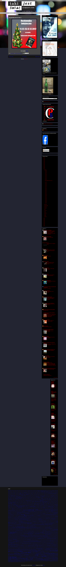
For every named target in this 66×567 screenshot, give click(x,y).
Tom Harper (42, 546)
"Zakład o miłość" (24, 507)
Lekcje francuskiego (49, 530)
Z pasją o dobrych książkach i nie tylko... (53, 414)
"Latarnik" (42, 496)
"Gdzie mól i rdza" (21, 494)
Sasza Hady (48, 543)
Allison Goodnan (37, 511)
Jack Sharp (25, 524)
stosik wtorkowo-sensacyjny (51, 551)
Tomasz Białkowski (54, 546)
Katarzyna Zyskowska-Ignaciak (38, 528)
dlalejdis (18, 551)
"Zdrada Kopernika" (48, 507)
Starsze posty (37, 56)
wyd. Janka (40, 555)
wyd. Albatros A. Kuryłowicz (42, 552)
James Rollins (42, 524)
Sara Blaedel (43, 543)
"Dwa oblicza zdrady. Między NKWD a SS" (47, 492)
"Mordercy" (14, 498)
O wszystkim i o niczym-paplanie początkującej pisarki (48, 329)
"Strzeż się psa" (14, 503)
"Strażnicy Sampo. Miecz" (49, 502)
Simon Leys (28, 544)
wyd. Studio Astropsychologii (54, 558)
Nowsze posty (11, 56)
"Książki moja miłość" (18, 496)
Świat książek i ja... (46, 242)
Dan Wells (56, 516)
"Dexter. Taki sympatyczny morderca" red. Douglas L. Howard (17, 492)
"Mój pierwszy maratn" (28, 498)
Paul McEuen (47, 539)
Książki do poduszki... (46, 290)
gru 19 (46, 184)
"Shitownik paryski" (14, 501)
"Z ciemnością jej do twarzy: (44, 506)
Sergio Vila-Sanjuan (56, 543)
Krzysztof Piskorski (14, 530)
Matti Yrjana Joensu (37, 535)
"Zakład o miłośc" (20, 507)
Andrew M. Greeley (12, 512)
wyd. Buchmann (31, 553)
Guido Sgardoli (54, 521)
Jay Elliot (22, 525)
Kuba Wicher (17, 530)
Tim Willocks (37, 546)
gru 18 (46, 185)
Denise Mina (50, 517)
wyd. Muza (44, 556)
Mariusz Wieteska (34, 534)
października (46, 205)
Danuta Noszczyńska (17, 517)
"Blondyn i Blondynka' (38, 490)
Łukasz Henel (12, 561)
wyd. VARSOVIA (16, 559)
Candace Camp (35, 515)
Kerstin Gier (53, 528)
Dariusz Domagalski (28, 517)
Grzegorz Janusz (51, 521)
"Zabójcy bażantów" (56, 506)
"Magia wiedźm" (11, 497)
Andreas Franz (54, 511)
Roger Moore (29, 542)
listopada (45, 204)
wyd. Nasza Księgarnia (52, 556)
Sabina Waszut (17, 543)
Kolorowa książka (52, 451)
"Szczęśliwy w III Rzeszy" (44, 503)
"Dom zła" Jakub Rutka (50, 237)
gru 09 (46, 195)
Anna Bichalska (36, 512)
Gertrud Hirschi (11, 521)
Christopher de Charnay (35, 516)
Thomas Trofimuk (23, 546)
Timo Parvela (40, 546)
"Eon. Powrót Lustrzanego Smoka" (44, 493)
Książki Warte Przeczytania (53, 424)
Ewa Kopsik (23, 519)
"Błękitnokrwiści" (53, 490)
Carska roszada (9, 516)
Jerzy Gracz (53, 525)
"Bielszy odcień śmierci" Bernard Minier (32, 490)
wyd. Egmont (37, 554)
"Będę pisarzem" (43, 490)
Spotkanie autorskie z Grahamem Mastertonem (53, 544)
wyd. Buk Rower (34, 553)
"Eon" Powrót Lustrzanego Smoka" (37, 493)
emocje (29, 551)
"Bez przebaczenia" (26, 490)
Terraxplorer (33, 565)
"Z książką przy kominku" (51, 506)
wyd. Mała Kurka (33, 556)
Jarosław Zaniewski (14, 525)
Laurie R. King (30, 530)
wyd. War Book (50, 559)
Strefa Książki (45, 255)
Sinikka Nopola (31, 544)
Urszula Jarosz (39, 547)
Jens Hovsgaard (47, 525)
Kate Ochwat (45, 528)
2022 (44, 162)
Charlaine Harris (20, 516)
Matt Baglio (34, 535)
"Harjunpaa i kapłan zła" (54, 494)
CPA (24, 515)
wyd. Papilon (39, 557)
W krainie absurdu (46, 355)
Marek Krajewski (11, 533)
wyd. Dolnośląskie (26, 554)
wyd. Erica (43, 554)
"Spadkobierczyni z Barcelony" (19, 502)
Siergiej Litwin (25, 544)
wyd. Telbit (9, 559)
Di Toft (53, 517)
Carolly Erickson (56, 515)
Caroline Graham (48, 515)
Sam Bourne (20, 543)
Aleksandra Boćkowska (12, 511)
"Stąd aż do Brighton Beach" (27, 503)
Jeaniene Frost (33, 525)
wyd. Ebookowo (33, 554)
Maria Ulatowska (49, 533)
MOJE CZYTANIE (46, 336)
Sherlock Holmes (10, 544)
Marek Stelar (31, 533)
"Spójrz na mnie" (44, 502)
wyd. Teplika (12, 559)
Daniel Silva (9, 517)
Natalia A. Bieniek (22, 538)
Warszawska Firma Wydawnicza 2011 (29, 548)
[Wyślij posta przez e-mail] (23, 53)
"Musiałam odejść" (24, 498)
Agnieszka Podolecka (21, 510)
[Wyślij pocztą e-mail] (24, 53)
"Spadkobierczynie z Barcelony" (26, 502)
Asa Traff (11, 514)
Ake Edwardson (40, 510)
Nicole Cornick (28, 538)
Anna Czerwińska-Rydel (46, 512)
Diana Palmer (55, 517)
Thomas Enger (19, 546)
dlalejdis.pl (21, 551)
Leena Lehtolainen (40, 530)
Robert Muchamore (11, 542)
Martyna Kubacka (18, 535)
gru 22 (46, 179)
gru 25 (46, 175)
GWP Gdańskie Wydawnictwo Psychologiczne (21, 520)
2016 (44, 218)
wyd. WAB (41, 559)
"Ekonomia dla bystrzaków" (27, 493)
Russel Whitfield (44, 542)
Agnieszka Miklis (17, 510)
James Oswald (38, 524)
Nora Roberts (39, 538)
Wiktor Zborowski (54, 548)
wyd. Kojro (49, 555)
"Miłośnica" (39, 497)
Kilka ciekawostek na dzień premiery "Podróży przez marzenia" (50, 263)
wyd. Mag (26, 556)
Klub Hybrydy (19, 529)
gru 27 (46, 173)
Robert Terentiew (16, 542)
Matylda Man (41, 535)
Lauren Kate (27, 530)
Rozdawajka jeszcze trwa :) (15, 17)
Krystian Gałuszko (52, 529)
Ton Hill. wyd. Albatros (30, 547)
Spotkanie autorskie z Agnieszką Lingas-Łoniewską (42, 544)
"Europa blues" (13, 494)
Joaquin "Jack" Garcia (51, 526)
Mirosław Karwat (28, 537)
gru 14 (46, 189)
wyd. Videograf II (30, 559)
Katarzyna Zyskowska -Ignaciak (31, 528)
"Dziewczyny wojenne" (13, 493)
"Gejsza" (24, 494)
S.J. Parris (11, 543)
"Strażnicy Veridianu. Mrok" (55, 502)
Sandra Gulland (36, 543)
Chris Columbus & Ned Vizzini (30, 516)
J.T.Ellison (9, 524)
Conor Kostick (42, 516)
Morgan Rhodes (15, 538)
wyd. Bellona (18, 553)
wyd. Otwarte (35, 557)
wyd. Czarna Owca (52, 553)
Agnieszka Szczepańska (31, 510)
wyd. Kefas (46, 555)
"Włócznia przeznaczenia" (26, 506)
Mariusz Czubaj (17, 534)
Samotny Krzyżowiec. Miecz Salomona (26, 543)
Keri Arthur (50, 528)
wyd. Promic (48, 557)
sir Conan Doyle (46, 551)
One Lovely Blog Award (22, 539)
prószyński (40, 551)
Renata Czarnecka (30, 541)
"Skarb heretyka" (37, 501)
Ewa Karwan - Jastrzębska (18, 519)
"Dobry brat (25, 492)
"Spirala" (30, 502)
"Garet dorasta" (17, 494)
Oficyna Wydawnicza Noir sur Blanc (51, 538)
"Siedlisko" (18, 501)
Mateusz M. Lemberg (27, 535)
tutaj (27, 51)
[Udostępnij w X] (26, 53)
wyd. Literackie (12, 556)
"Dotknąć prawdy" (29, 492)
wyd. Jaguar (37, 555)
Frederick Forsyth (15, 520)
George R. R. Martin (52, 520)
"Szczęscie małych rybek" (39, 503)
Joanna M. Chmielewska (30, 526)
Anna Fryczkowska (54, 512)
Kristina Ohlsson (40, 529)
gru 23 (46, 178)
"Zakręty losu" (16, 507)
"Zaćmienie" (44, 507)
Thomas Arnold (15, 546)
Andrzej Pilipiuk (23, 512)
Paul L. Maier (44, 539)
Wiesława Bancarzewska (49, 548)
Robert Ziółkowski (20, 542)
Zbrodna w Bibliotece (32, 550)
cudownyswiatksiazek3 (47, 280)
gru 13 (46, 190)
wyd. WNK (47, 559)
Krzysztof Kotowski (10, 530)
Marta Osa (52, 534)
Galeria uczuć (33, 520)
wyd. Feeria (53, 554)
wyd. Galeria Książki (19, 555)
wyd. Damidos (19, 554)
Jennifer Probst (40, 525)
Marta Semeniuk (54, 534)
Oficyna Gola (45, 538)
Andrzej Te (31, 512)
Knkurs (26, 529)
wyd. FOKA (46, 554)
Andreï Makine (15, 512)
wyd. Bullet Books (46, 553)
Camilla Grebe (27, 515)
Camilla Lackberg (31, 515)
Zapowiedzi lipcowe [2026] (55, 471)
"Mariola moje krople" (20, 497)
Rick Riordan (39, 541)
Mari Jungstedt (37, 533)
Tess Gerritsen (12, 546)
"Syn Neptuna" (32, 503)
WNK (19, 548)
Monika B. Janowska (46, 537)
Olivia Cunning (18, 539)
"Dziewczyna (9, 493)
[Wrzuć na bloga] (25, 53)
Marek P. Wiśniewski (27, 533)
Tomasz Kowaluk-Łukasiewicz (18, 547)
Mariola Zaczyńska (14, 534)
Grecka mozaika (30, 521)
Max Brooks (51, 535)
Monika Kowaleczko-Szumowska (53, 537)
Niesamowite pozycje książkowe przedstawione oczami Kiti (53, 442)
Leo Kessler (56, 530)
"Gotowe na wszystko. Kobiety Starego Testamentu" (34, 494)
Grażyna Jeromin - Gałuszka (26, 521)
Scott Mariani (52, 543)
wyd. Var (19, 559)
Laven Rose (33, 530)
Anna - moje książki (46, 319)
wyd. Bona (28, 553)
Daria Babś (20, 517)
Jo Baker (15, 526)
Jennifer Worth (43, 525)
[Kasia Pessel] (45, 144)
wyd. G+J (15, 555)
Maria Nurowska (45, 533)
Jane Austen (53, 524)
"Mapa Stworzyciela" (15, 497)
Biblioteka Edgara (46, 261)
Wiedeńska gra (44, 548)
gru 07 (46, 196)
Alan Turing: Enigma (49, 510)
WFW (17, 548)
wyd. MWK (24, 556)
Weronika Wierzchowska (39, 548)
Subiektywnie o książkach (47, 230)
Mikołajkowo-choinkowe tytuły (18, 537)
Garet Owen (36, 520)
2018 (44, 167)
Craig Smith (51, 516)
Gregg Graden (37, 521)
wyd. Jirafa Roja (43, 555)
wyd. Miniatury (37, 556)
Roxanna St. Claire (36, 542)
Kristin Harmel (36, 529)
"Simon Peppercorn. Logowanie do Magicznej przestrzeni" (25, 501)
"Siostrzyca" (33, 501)
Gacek (31, 520)
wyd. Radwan (18, 558)
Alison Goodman (33, 511)
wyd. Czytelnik (15, 554)
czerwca (45, 210)
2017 (44, 168)
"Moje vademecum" (10, 498)
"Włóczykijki (30, 506)
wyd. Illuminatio (32, 555)
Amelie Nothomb (46, 511)
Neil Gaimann (25, 538)
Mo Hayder (39, 537)
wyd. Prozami (51, 557)
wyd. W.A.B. (37, 559)
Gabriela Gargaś (28, 520)
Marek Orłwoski (22, 533)
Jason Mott (20, 525)
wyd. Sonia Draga (48, 558)
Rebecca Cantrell (15, 541)
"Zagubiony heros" (13, 507)
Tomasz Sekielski (22, 547)
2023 (44, 161)
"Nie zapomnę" (52, 498)
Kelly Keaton (47, 528)
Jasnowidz (17, 525)
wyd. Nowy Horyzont (23, 557)
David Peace (44, 517)
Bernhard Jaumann (52, 514)
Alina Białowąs (29, 511)
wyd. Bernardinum (22, 553)
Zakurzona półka (46, 274)
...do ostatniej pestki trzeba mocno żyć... (49, 368)
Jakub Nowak (28, 524)
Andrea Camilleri (51, 511)
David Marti (38, 517)
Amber (44, 511)
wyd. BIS (15, 553)
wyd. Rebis (22, 558)
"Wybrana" (12, 506)
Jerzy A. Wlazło (50, 525)
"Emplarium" (32, 493)
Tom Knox (45, 546)
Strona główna (24, 56)
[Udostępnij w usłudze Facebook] (27, 53)
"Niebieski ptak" (56, 498)
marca (45, 214)
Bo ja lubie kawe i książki (47, 236)
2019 (44, 166)
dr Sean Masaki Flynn (25, 551)
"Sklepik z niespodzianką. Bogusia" (43, 501)
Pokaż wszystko (55, 377)
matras (34, 551)
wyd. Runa (29, 558)
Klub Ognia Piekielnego (23, 529)
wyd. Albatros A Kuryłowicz (34, 552)
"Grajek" (44, 494)
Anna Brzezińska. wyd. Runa (41, 512)
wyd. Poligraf (45, 557)
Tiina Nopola (26, 546)
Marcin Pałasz (41, 532)
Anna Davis (50, 512)
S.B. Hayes (56, 542)
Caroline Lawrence (52, 515)
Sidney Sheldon (22, 544)
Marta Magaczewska (47, 534)
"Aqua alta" (9, 490)
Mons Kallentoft (11, 538)
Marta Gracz (43, 534)
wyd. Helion (30, 555)
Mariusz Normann (26, 534)
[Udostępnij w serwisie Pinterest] (28, 53)
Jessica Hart (56, 525)
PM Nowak (29, 539)
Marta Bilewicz (37, 534)
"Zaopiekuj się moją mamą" (35, 507)
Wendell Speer (34, 548)
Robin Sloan (23, 542)
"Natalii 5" (42, 498)
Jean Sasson (24, 525)
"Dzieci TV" (53, 492)
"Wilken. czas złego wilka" (19, 505)
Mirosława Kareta (32, 537)
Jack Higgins (22, 524)
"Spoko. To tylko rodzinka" (34, 502)
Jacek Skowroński (19, 524)
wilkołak (54, 551)
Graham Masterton (20, 521)
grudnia (45, 169)
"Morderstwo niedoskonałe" (18, 498)
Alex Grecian (20, 511)
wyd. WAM (44, 559)
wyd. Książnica (53, 555)
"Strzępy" (23, 503)
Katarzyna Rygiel (14, 528)
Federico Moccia (40, 519)
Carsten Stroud (13, 516)
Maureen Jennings (48, 535)
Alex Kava (23, 511)
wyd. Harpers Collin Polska (25, 555)
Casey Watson (16, 516)
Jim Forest (11, 526)
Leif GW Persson (44, 530)
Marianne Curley (53, 533)
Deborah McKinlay (47, 517)
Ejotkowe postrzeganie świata (53, 404)
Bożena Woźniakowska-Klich (11, 515)
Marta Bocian (40, 534)
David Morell (41, 517)
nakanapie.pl (36, 551)
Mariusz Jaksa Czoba (21, 534)
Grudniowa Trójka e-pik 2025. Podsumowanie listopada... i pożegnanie (51, 298)
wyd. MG (21, 556)
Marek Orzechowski (16, 533)
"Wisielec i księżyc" (25, 505)
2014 (44, 220)
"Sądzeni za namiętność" (52, 503)
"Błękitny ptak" (56, 490)
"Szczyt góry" (35, 503)
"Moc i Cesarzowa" (46, 497)
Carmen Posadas (45, 515)
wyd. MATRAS (18, 556)
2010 (44, 225)
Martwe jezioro (14, 535)
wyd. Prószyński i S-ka (13, 558)
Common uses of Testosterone (47, 375)
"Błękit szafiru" (46, 490)
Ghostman (15, 521)
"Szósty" (48, 503)
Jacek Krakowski (14, 524)
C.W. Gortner (22, 515)
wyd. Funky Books (10, 555)
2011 (44, 224)
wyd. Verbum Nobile (22, 559)
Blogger (44, 565)
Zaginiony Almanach (46, 374)
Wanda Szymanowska (22, 548)
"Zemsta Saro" (56, 507)
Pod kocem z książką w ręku (53, 460)
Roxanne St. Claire (40, 542)
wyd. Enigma (40, 554)
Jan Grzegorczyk (46, 524)
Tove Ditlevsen (34, 547)
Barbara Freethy (23, 514)
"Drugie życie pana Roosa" (39, 492)
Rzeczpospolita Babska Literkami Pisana (50, 542)
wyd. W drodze (34, 559)
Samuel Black (33, 543)
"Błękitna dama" (49, 490)
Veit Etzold (51, 547)
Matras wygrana (31, 535)
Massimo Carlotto (22, 535)
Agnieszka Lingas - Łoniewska (33, 509)
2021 (44, 163)
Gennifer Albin (47, 520)
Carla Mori (42, 515)
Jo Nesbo (18, 526)
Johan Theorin (55, 526)
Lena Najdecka (53, 530)
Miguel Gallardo (13, 537)
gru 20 (46, 183)
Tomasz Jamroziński (12, 547)
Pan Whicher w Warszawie (33, 539)
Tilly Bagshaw (29, 546)
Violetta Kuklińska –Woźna (11, 548)
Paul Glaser (41, 539)
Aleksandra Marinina (17, 511)
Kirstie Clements (12, 529)
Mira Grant (23, 537)
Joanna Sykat (38, 526)
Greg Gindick (34, 521)
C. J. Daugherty (15, 515)
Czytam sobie (53, 516)
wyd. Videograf (26, 559)
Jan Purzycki (50, 524)
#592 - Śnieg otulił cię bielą (50, 369)
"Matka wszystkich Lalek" (28, 497)
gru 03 (46, 201)
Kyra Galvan (21, 530)
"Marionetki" (24, 497)
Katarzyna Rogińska (10, 528)
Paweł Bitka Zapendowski (55, 539)
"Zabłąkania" (9, 507)
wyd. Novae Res (13, 557)
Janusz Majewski (10, 525)
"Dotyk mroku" (32, 492)
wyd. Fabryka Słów (50, 554)
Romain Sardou (32, 542)
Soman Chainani (35, 544)
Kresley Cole (34, 529)
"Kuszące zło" (37, 496)
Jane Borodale (56, 524)
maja (45, 211)
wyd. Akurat (23, 552)
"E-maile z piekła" (17, 493)
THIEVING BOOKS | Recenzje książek (52, 382)
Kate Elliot (42, 528)
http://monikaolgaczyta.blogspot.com (49, 349)
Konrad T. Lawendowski (29, 529)
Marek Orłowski (19, 533)
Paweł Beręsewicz (50, 539)
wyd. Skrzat (37, 558)
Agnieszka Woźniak (36, 510)
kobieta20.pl (31, 551)
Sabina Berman (14, 543)
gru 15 (46, 188)
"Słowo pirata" (56, 503)
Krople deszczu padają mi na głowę (46, 529)
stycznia (45, 216)
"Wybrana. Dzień (15, 506)
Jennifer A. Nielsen (37, 525)
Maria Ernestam (40, 533)
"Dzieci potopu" (56, 492)
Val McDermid (48, 547)
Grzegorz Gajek (47, 521)
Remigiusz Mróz (26, 541)
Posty (44, 149)
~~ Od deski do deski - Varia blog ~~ (48, 303)
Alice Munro (26, 511)
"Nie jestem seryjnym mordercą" (47, 498)
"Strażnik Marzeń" (10, 503)
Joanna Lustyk (25, 526)
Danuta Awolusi (12, 517)
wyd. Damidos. (22, 554)
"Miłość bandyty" (42, 497)
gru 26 (46, 174)
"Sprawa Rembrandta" (39, 502)
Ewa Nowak (26, 519)
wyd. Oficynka (32, 557)
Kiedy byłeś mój (56, 528)
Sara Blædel (46, 543)
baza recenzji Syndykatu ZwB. (13, 551)
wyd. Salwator (34, 558)
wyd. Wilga (53, 559)
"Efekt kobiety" (23, 493)
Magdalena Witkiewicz (13, 532)
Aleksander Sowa (53, 510)
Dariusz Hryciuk (32, 517)
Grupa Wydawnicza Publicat (42, 521)
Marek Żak (34, 533)
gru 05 (46, 199)
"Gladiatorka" (27, 494)
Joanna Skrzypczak (35, 526)
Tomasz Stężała (26, 547)
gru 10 (46, 194)
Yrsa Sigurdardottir (19, 550)
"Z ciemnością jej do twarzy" (39, 506)
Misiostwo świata (36, 537)
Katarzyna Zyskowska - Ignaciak (24, 528)
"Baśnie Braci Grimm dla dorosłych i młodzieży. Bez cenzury (17, 490)
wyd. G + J (13, 555)
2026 (44, 157)
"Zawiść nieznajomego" (40, 507)
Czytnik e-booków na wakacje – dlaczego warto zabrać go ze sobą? (51, 251)
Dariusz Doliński (24, 517)
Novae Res (42, 538)
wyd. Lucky (15, 556)
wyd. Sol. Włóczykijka (44, 558)
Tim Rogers (32, 546)
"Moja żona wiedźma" (50, 497)
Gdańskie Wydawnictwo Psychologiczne (42, 520)
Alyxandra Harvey (41, 511)
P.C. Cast (27, 539)
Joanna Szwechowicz (46, 526)
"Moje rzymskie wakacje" (55, 497)
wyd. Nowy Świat (28, 557)
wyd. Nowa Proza (19, 557)
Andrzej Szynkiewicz (27, 512)
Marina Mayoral (56, 533)
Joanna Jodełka (21, 526)
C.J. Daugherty (19, 515)
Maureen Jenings (44, 535)
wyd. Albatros (28, 552)
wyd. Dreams (30, 554)
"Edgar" (20, 493)
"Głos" (50, 494)
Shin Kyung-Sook (14, 544)
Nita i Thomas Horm (35, 538)
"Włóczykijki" (34, 506)
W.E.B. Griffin (15, 548)
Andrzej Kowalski (19, 512)
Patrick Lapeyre (38, 539)
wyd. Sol (40, 558)
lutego (45, 215)
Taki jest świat (44, 134)
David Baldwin (35, 517)
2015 (44, 219)
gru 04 (46, 200)
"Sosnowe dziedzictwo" (13, 502)
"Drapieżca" (35, 492)
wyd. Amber (47, 552)
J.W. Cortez (11, 524)
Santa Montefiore (40, 543)
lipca (45, 209)
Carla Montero (39, 515)
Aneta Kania (33, 512)
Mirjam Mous (25, 537)
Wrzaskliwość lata (45, 310)
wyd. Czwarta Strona (11, 554)
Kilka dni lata (9, 529)
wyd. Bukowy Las (38, 553)
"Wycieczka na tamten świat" (20, 506)
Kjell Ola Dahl (16, 529)
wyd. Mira (40, 556)
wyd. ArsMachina (12, 553)
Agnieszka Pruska (25, 510)
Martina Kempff (11, 535)
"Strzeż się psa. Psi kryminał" (19, 503)
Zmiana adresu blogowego (50, 350)
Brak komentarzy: (19, 53)
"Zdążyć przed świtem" (52, 507)
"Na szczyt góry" (39, 498)
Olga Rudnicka (15, 539)
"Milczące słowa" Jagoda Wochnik (34, 497)
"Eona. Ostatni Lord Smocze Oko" (52, 493)
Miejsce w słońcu (10, 537)
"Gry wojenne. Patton (47, 494)
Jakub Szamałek (31, 524)
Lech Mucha (36, 530)
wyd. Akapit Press (16, 552)
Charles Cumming (24, 516)
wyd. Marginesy (29, 556)
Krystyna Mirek (56, 529)
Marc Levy (32, 532)
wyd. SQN (31, 558)
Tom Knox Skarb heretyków (49, 546)
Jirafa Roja (13, 526)
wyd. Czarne (56, 553)
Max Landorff (54, 535)
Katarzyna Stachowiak (18, 528)
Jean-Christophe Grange (28, 525)
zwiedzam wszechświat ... (53, 468)
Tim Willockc (34, 546)
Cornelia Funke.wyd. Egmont (47, 516)
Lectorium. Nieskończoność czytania (49, 309)
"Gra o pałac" (41, 494)
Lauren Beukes (24, 530)
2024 (44, 160)
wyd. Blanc (25, 553)
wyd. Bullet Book (42, 553)
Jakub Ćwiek (34, 524)
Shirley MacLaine (18, 544)
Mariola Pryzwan (10, 534)
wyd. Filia (56, 554)
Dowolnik (52, 433)
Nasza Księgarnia (18, 538)
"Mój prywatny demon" (34, 498)
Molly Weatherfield (42, 537)
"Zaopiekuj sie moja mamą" (29, 507)
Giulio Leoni (17, 521)
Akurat (43, 510)
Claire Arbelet (39, 516)
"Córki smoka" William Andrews (47, 326)
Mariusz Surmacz (30, 534)
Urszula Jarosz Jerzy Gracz (44, 547)
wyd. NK (48, 556)
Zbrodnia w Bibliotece (38, 550)
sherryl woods (42, 551)
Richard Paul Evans (34, 541)
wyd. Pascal (41, 557)
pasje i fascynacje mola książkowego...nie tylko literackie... (53, 392)
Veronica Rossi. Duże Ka (55, 547)
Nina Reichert (31, 538)
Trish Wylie (37, 547)
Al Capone (45, 510)
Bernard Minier (48, 514)
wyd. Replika (26, 558)
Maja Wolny (29, 532)
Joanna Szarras (42, 526)
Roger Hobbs (26, 542)
